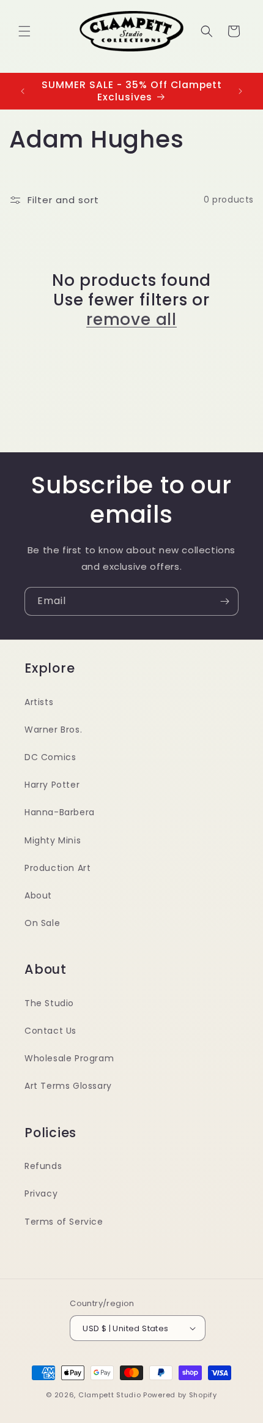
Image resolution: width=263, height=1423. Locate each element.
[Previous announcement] (22, 91)
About (38, 895)
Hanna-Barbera (59, 812)
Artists (38, 702)
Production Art (57, 868)
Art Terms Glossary (68, 1086)
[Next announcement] (240, 91)
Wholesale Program (69, 1058)
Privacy (40, 1193)
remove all (131, 319)
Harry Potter (52, 785)
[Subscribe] (224, 601)
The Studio (49, 1003)
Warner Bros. (53, 729)
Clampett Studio (109, 1395)
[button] (24, 31)
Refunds (43, 1166)
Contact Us (50, 1031)
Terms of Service (63, 1222)
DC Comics (50, 757)
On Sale (42, 923)
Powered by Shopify (180, 1395)
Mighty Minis (52, 840)
